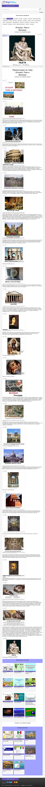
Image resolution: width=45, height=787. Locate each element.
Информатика (5, 20)
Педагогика (22, 22)
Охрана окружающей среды (18, 717)
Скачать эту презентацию (22, 32)
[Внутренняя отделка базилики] (13, 488)
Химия (14, 24)
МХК (32, 20)
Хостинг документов (29, 785)
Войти (41, 12)
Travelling (4, 672)
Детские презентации (36, 18)
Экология (27, 24)
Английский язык (10, 18)
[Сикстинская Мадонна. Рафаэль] (13, 354)
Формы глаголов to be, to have (8, 717)
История (10, 20)
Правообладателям (9, 785)
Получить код (6, 34)
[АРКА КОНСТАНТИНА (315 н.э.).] (13, 262)
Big (10, 2)
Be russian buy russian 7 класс (8, 702)
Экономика (32, 24)
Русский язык (27, 22)
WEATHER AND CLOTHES (7, 687)
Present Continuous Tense (18, 687)
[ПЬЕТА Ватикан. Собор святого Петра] (13, 656)
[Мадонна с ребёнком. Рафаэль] (13, 375)
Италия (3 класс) (17, 770)
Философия (10, 24)
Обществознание (9, 22)
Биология (20, 18)
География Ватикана (6, 755)
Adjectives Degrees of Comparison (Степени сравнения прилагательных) (30, 703)
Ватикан (26, 740)
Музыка (29, 20)
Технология (32, 22)
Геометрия (30, 18)
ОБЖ (4, 22)
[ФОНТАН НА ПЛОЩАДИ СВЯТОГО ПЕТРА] (13, 444)
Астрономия (16, 18)
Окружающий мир (16, 22)
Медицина (25, 20)
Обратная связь (17, 785)
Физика (37, 22)
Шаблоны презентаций (21, 24)
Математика (20, 20)
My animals (27, 687)
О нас (4, 785)
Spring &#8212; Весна (17, 672)
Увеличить (40, 34)
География (25, 18)
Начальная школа (37, 20)
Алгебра (4, 18)
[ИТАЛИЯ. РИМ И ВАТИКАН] (13, 98)
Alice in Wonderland (17, 702)
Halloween (27, 717)
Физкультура (5, 24)
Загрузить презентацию (10, 5)
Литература (15, 20)
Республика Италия (17, 755)
